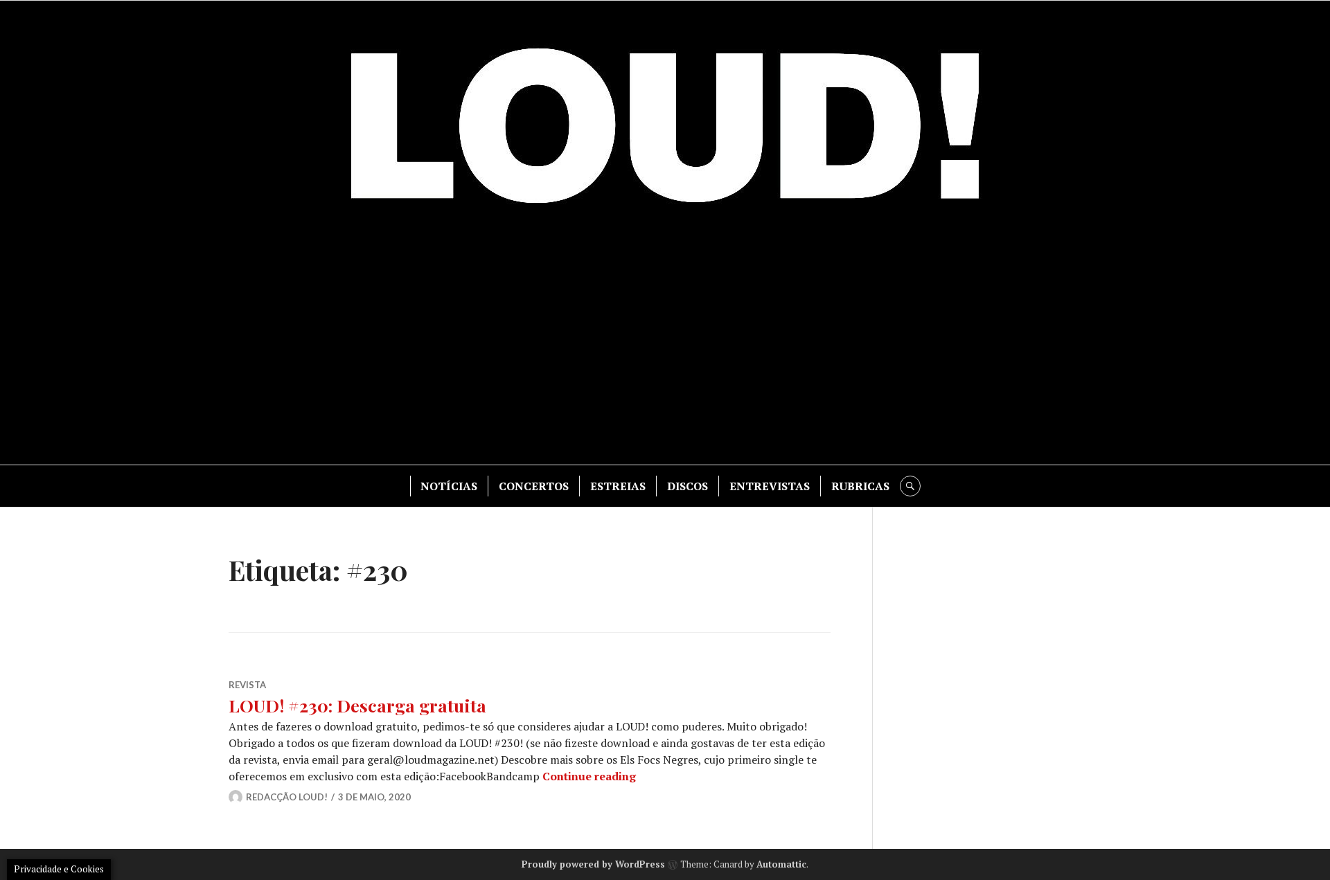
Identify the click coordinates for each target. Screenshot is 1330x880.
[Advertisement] (665, 347)
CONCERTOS (534, 486)
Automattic (781, 864)
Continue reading (589, 776)
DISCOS (687, 486)
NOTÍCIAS (448, 486)
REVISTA (247, 684)
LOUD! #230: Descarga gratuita (357, 705)
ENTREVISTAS (769, 486)
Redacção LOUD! (287, 796)
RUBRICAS (860, 486)
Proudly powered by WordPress (593, 864)
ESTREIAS (618, 486)
